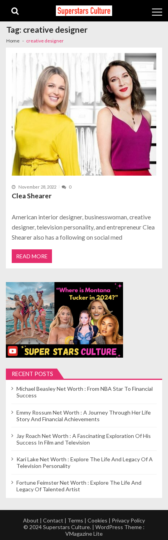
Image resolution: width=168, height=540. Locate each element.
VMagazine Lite (84, 533)
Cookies (97, 520)
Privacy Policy (128, 520)
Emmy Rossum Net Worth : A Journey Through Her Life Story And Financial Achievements (83, 415)
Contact (53, 520)
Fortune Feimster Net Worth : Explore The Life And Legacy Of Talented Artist (78, 485)
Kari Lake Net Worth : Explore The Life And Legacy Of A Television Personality (84, 462)
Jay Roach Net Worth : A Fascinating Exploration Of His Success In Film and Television (83, 439)
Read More (32, 256)
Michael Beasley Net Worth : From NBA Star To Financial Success (84, 392)
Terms (75, 520)
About (31, 520)
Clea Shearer (32, 196)
